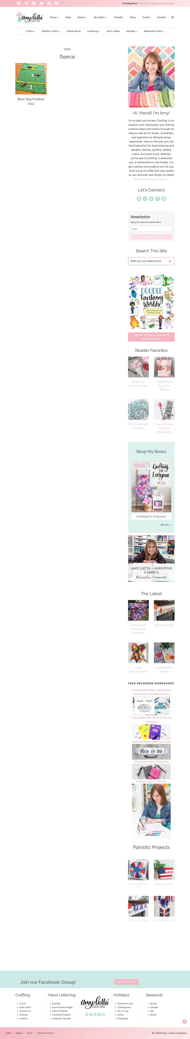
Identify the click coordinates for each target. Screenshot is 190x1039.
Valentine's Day (125, 1003)
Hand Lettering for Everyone (151, 761)
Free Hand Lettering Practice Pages (156, 3)
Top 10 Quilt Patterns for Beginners (138, 629)
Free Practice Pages (62, 1007)
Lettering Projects (61, 1014)
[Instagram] (34, 3)
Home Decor (74, 31)
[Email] (56, 3)
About (19, 1033)
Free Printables (59, 1011)
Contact (161, 17)
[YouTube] (41, 3)
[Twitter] (26, 3)
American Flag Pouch (164, 884)
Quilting (23, 1014)
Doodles (56, 1003)
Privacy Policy (45, 1033)
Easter (120, 1014)
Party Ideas (113, 31)
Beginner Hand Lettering (151, 781)
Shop (133, 17)
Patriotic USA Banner (138, 920)
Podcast (118, 17)
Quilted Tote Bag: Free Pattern (164, 385)
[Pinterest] (49, 3)
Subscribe (151, 237)
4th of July (122, 1011)
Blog (68, 17)
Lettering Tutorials (61, 1018)
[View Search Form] (173, 17)
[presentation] (31, 78)
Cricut (23, 1003)
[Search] (170, 261)
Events (146, 17)
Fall (152, 1011)
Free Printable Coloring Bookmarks (164, 428)
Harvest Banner (164, 625)
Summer (154, 1007)
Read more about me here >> (151, 179)
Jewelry (24, 1018)
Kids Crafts (25, 1007)
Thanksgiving (124, 1007)
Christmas (122, 1018)
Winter (153, 1014)
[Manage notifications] (185, 1021)
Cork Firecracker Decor (164, 920)
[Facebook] (18, 3)
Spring (153, 1003)
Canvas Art (25, 1011)
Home (67, 49)
